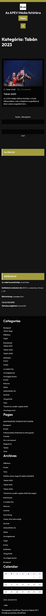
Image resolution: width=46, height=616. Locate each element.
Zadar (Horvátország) (12, 519)
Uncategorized (9, 410)
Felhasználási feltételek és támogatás (18, 433)
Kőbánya (6, 335)
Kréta (5, 361)
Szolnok (6, 395)
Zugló (5, 338)
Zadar (5, 365)
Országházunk (9, 373)
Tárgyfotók (7, 399)
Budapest (7, 328)
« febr (5, 605)
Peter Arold (10, 89)
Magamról (7, 444)
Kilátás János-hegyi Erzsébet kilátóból (18, 476)
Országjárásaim (10, 376)
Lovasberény (8, 369)
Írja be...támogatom (23, 117)
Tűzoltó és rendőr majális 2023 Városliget (19, 493)
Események (7, 343)
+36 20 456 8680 (8, 302)
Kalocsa (6, 383)
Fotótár (6, 436)
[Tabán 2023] (23, 73)
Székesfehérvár (9, 391)
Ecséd (5, 380)
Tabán (5, 448)
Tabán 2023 (10, 94)
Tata (5, 403)
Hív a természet (9, 440)
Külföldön (7, 358)
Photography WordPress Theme (14, 610)
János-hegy (8, 331)
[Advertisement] (23, 242)
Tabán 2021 (7, 346)
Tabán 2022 (8, 350)
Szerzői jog (7, 515)
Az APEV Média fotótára (23, 13)
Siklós (5, 387)
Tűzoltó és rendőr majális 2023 (15, 406)
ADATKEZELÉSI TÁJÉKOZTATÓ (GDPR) (18, 421)
